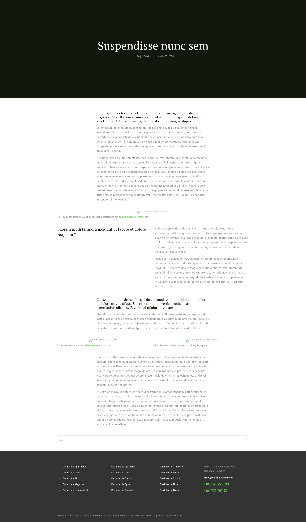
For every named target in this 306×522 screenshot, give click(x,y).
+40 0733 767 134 (216, 490)
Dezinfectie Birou (169, 490)
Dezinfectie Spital (169, 472)
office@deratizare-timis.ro (218, 477)
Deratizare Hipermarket (75, 490)
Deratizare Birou (71, 478)
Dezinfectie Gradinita (171, 466)
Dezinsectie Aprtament (123, 466)
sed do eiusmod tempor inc (133, 217)
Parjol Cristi (143, 56)
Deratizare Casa (71, 472)
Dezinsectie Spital (121, 484)
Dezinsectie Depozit (122, 478)
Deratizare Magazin (73, 484)
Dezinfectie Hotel (169, 484)
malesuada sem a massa (97, 345)
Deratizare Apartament (75, 466)
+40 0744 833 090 (216, 484)
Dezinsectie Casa (120, 472)
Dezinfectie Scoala (170, 478)
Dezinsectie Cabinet (122, 490)
